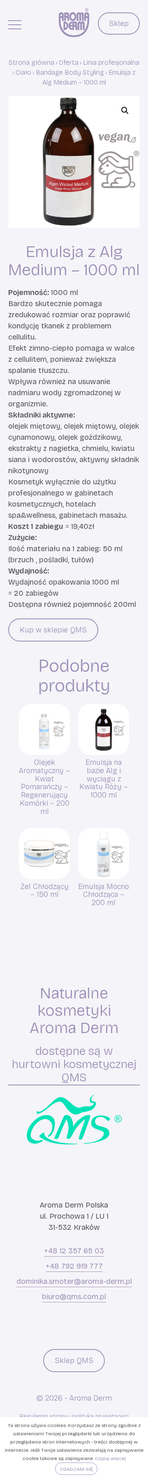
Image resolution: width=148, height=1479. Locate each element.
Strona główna (31, 62)
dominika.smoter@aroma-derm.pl (74, 1281)
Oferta (69, 62)
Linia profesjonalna (111, 62)
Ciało (23, 72)
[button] (125, 110)
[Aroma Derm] (74, 22)
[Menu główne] (14, 24)
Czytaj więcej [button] (110, 1458)
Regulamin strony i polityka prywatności (74, 1416)
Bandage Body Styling (70, 72)
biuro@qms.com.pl (74, 1296)
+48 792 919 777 (74, 1266)
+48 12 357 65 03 (74, 1250)
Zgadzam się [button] (76, 1469)
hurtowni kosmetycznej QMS (74, 1071)
